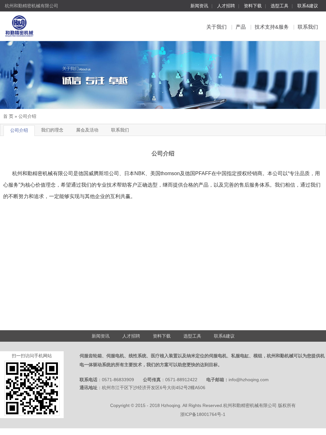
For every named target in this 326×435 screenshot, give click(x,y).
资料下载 (253, 5)
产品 (241, 27)
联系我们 (308, 27)
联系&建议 (307, 5)
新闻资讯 (199, 5)
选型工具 (279, 5)
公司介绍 (27, 116)
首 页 (8, 116)
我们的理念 (52, 129)
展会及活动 (87, 129)
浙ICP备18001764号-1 (202, 414)
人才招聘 (226, 5)
